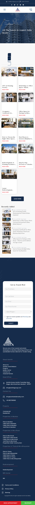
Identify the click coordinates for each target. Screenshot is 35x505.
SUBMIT (11, 323)
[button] (17, 199)
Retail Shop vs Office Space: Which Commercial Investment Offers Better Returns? (26, 86)
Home (7, 20)
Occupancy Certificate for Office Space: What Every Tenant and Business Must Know (9, 112)
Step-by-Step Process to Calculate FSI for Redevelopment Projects (26, 163)
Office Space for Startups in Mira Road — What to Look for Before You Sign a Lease (25, 112)
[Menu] (4, 9)
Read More (5, 89)
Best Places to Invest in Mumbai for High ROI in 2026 (26, 138)
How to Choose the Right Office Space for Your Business (8, 138)
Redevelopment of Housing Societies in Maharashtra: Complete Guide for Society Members (9, 163)
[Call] (31, 9)
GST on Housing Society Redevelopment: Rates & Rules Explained (7, 86)
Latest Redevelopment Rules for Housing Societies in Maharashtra (8, 189)
